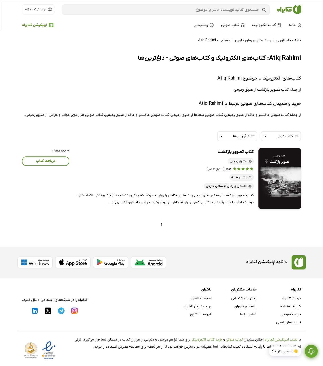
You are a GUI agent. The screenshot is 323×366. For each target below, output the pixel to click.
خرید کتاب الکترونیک (207, 339)
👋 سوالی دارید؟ (285, 351)
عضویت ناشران (201, 298)
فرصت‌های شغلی (288, 322)
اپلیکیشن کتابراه (34, 25)
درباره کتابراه (291, 298)
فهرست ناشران (201, 314)
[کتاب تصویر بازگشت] (279, 178)
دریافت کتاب (46, 161)
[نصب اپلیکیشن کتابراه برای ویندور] (35, 262)
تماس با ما (248, 314)
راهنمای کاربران (245, 306)
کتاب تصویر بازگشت (236, 152)
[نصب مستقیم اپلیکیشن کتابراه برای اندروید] (148, 262)
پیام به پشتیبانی (244, 298)
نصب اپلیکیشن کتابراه (281, 339)
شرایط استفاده (290, 306)
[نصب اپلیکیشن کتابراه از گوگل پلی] (110, 262)
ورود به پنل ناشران (198, 306)
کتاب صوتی (234, 339)
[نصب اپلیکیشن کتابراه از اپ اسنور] (73, 262)
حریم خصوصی (291, 314)
